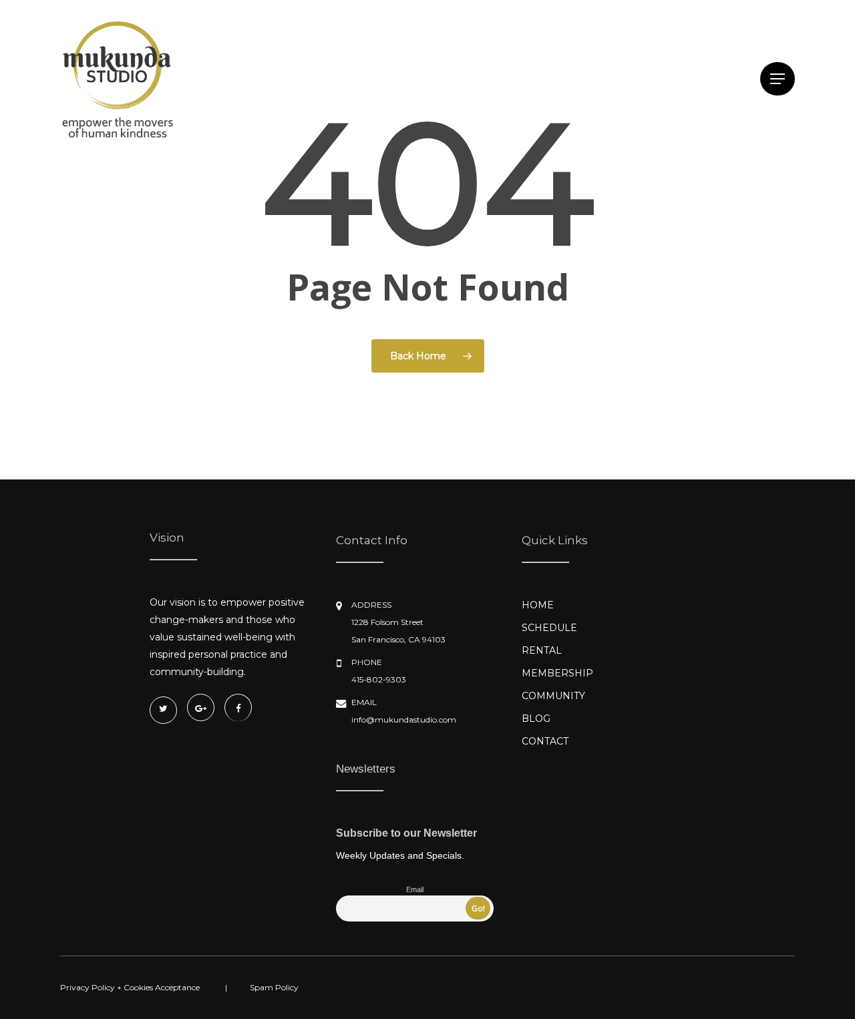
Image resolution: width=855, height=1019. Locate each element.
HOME (538, 605)
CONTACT (545, 741)
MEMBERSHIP (557, 673)
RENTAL (542, 650)
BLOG (536, 718)
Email (414, 889)
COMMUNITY (553, 696)
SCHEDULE (549, 628)
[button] (777, 78)
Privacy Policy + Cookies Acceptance (130, 987)
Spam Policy (274, 987)
